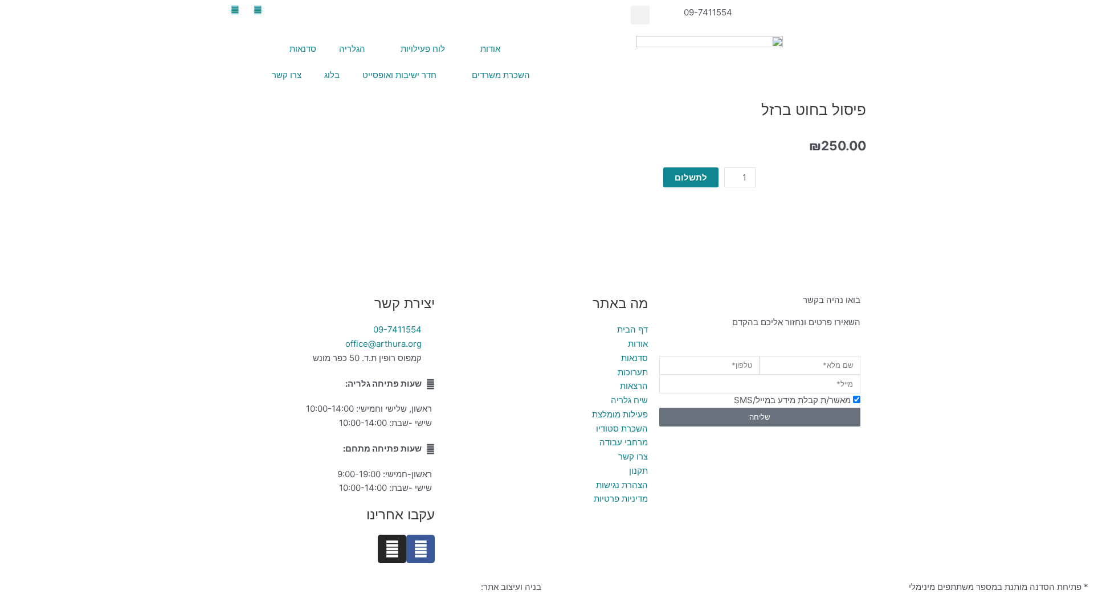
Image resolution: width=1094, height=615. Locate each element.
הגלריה (352, 48)
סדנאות (302, 48)
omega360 (457, 586)
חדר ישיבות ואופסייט (399, 74)
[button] (640, 15)
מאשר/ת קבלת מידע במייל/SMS (792, 400)
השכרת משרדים (501, 74)
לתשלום (691, 177)
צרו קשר (286, 74)
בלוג (332, 74)
